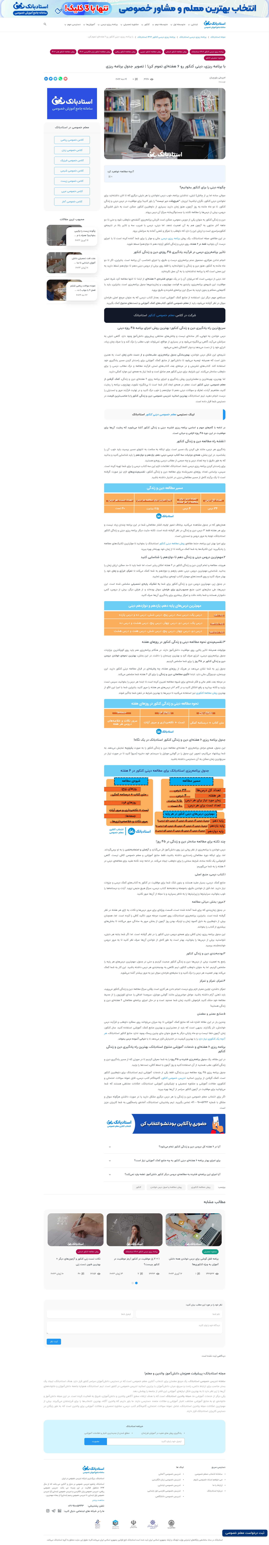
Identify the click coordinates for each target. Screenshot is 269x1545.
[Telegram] (53, 1511)
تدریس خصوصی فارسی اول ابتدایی (164, 1490)
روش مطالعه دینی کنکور (172, 543)
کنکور (146, 24)
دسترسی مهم (73, 24)
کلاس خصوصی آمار (72, 201)
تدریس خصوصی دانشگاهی (168, 1496)
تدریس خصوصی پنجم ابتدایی (73, 1495)
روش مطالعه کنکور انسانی (176, 52)
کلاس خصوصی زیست (72, 181)
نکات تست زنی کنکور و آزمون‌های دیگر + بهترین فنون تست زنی (137, 1261)
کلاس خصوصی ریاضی (72, 140)
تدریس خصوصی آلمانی (169, 1474)
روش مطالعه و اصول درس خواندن (166, 1187)
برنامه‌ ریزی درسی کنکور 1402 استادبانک (156, 37)
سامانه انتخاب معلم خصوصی (208, 1474)
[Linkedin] (59, 1511)
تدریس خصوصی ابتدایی (169, 1485)
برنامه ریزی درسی (109, 24)
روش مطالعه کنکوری (206, 693)
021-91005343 (76, 1506)
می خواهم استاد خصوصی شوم (208, 1479)
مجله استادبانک (217, 37)
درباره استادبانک (214, 1490)
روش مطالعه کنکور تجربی (150, 52)
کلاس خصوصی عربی (72, 191)
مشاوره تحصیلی (131, 24)
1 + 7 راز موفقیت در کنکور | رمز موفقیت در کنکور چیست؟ (195, 1261)
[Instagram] (47, 1511)
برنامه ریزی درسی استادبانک (192, 37)
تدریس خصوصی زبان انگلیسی (166, 1479)
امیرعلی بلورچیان (217, 77)
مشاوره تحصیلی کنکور (215, 58)
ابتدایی (194, 24)
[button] (136, 1283)
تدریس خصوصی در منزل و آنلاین (75, 1484)
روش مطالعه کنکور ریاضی (125, 52)
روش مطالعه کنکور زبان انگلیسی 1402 (95, 52)
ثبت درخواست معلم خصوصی (244, 1533)
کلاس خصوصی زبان (72, 150)
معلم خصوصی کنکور (161, 315)
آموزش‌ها (90, 24)
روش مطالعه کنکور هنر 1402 (63, 52)
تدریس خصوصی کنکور (174, 1078)
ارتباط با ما (217, 1485)
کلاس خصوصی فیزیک (72, 160)
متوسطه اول (179, 24)
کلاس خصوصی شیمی (72, 171)
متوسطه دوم (161, 24)
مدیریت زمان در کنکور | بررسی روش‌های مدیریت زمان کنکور (78, 1261)
